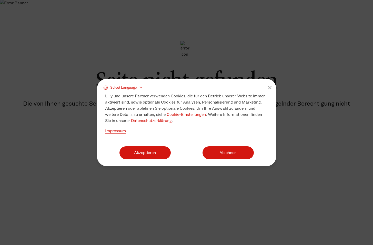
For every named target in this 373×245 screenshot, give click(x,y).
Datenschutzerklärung (151, 120)
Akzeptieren (145, 152)
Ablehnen (228, 152)
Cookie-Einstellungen (186, 114)
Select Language (123, 87)
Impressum (115, 130)
